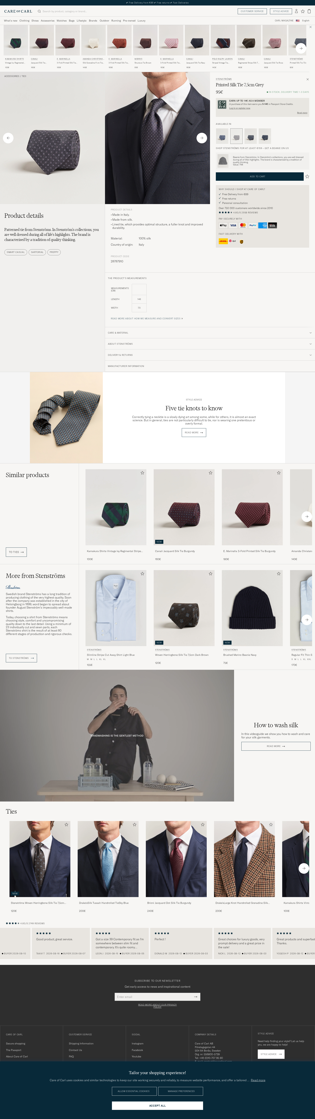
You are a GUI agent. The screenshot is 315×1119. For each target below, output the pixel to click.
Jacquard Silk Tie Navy (195, 63)
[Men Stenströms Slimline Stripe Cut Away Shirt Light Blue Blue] (115, 608)
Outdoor (104, 20)
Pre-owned (129, 20)
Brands (93, 20)
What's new (10, 20)
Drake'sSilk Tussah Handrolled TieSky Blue (104, 903)
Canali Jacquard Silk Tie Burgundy (175, 551)
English (305, 20)
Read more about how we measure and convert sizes (146, 318)
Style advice (281, 11)
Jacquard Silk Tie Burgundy (38, 63)
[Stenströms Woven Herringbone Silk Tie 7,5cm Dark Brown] (39, 899)
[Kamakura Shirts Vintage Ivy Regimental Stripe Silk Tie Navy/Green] (115, 547)
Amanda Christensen (93, 59)
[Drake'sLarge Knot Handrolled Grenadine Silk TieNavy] (244, 899)
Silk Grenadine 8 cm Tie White (93, 63)
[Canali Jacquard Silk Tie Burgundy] (184, 547)
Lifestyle (81, 20)
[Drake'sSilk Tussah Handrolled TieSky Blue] (108, 899)
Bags (72, 20)
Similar (27, 475)
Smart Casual (16, 252)
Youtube (136, 1056)
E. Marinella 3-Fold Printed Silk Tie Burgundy (249, 551)
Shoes (35, 20)
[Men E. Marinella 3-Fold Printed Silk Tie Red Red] (119, 40)
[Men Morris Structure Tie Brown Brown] (145, 40)
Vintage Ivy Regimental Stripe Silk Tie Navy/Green (14, 63)
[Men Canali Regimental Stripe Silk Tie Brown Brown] (249, 40)
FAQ (71, 1056)
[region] (157, 943)
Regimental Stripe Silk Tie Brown (248, 63)
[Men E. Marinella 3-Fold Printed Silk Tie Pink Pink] (171, 40)
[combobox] (306, 21)
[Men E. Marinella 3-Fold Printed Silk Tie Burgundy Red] (67, 40)
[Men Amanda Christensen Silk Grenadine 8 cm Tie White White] (93, 40)
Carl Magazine (284, 20)
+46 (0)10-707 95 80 (211, 1058)
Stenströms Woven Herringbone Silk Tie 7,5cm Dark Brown (37, 903)
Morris (138, 59)
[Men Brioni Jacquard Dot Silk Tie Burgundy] (176, 859)
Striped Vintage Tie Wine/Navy (220, 63)
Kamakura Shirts (14, 59)
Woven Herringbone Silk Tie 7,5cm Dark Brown (182, 655)
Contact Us (75, 1050)
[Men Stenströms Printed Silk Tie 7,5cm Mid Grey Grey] (300, 40)
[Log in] (296, 11)
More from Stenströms (35, 576)
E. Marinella (63, 59)
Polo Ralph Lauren (222, 59)
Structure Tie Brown (143, 63)
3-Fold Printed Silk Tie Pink (169, 63)
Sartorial (37, 252)
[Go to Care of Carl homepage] (18, 11)
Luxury (141, 20)
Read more (302, 112)
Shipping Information (81, 1043)
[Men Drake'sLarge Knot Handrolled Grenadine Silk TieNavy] (244, 859)
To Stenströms (19, 658)
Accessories (48, 20)
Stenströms (296, 59)
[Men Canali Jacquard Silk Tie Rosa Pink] (274, 40)
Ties (24, 76)
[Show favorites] (303, 11)
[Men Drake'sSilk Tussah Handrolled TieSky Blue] (108, 859)
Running (116, 20)
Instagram (137, 1043)
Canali (34, 59)
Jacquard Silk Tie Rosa (273, 63)
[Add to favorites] (142, 473)
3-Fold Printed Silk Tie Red (118, 63)
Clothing (24, 20)
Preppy (54, 252)
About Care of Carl (17, 1056)
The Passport (13, 1050)
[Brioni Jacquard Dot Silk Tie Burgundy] (176, 899)
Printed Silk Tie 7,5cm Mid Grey (299, 63)
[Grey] (250, 136)
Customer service (252, 11)
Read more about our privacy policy (157, 1006)
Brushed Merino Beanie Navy (239, 655)
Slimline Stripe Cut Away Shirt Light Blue (111, 655)
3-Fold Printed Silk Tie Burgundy (66, 63)
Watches (62, 20)
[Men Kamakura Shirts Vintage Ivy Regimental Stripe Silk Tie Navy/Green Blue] (16, 40)
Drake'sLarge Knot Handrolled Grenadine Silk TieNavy (241, 903)
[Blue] (222, 136)
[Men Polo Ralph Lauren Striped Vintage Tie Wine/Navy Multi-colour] (223, 40)
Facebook (137, 1050)
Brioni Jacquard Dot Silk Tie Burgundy (169, 903)
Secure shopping (15, 1043)
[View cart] (309, 11)
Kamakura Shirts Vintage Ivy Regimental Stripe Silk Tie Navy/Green (114, 551)
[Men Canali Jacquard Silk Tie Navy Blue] (197, 40)
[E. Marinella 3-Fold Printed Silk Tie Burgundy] (252, 547)
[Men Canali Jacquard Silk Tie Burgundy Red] (42, 40)
